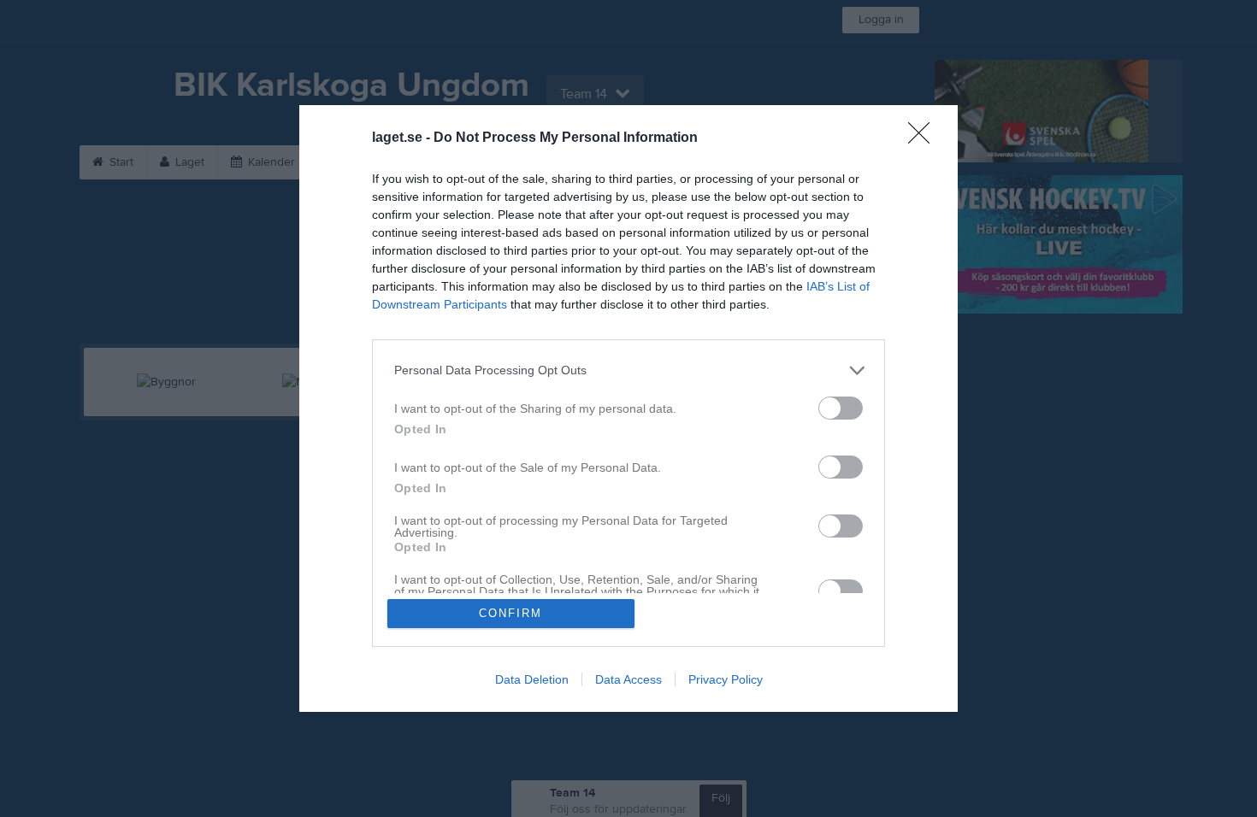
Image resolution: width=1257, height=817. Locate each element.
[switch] (840, 408)
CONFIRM (510, 613)
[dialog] (628, 409)
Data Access (628, 679)
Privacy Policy (725, 679)
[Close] (924, 138)
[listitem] (628, 370)
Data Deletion (532, 679)
